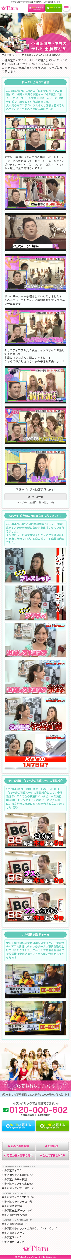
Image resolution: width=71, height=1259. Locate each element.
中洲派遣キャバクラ (13, 1233)
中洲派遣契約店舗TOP (14, 1224)
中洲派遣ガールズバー (14, 1242)
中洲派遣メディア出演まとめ (18, 1188)
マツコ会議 (36, 496)
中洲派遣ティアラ (12, 1170)
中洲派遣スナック (12, 1237)
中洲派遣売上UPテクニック (17, 1210)
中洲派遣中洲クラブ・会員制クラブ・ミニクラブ (29, 1228)
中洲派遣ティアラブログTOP (18, 1197)
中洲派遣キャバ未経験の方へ (18, 1175)
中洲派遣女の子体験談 (14, 1179)
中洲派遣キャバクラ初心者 (17, 1201)
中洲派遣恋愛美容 (12, 1206)
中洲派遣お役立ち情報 (14, 1215)
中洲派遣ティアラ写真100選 (17, 1183)
